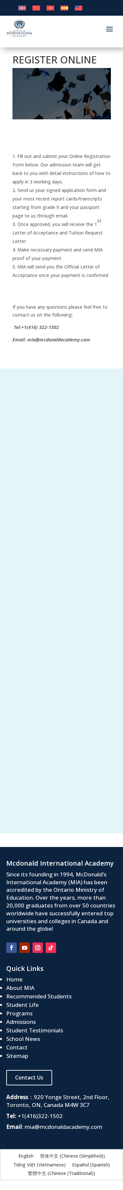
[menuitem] (22, 8)
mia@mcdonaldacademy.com (63, 1126)
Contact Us (29, 1077)
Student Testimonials (34, 1030)
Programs (19, 1013)
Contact (17, 1047)
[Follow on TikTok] (51, 947)
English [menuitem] (25, 1156)
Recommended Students (39, 996)
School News (23, 1039)
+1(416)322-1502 (40, 1116)
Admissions (21, 1022)
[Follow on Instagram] (37, 947)
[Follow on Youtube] (24, 947)
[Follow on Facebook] (11, 947)
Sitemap (17, 1056)
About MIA (20, 988)
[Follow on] (64, 947)
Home (14, 979)
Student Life (22, 1005)
